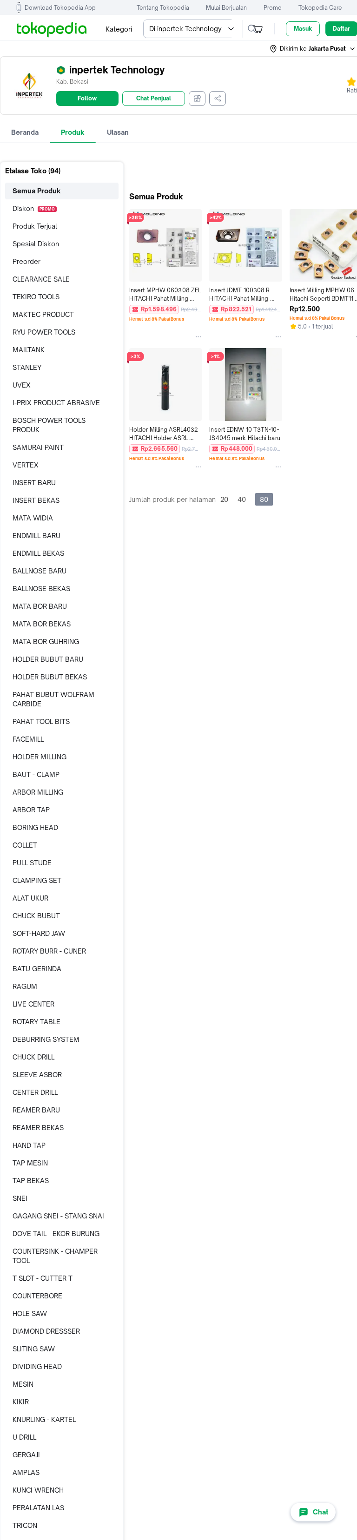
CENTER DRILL (35, 1092)
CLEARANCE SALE (41, 279)
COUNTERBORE (37, 1296)
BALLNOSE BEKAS (41, 588)
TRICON (25, 1525)
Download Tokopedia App (60, 7)
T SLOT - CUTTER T (43, 1278)
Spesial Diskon (36, 244)
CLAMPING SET (37, 880)
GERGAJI (26, 1455)
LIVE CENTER (33, 1004)
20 (224, 499)
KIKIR (21, 1402)
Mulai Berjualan (226, 7)
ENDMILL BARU (36, 536)
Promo (273, 7)
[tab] (25, 132)
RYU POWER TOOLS (44, 332)
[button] (313, 48)
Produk (73, 132)
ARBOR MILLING (38, 792)
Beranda (25, 132)
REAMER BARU (36, 1110)
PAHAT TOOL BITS (41, 721)
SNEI (20, 1198)
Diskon (34, 208)
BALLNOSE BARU (39, 571)
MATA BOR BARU (40, 606)
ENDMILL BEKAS (38, 553)
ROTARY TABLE (36, 1022)
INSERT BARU (34, 483)
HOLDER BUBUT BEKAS (50, 677)
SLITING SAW (34, 1349)
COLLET (25, 845)
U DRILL (24, 1437)
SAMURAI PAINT (38, 447)
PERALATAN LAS (38, 1508)
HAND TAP (29, 1145)
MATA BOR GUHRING (46, 641)
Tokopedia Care (320, 7)
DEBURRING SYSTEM (46, 1039)
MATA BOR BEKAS (42, 624)
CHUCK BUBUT (36, 916)
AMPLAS (26, 1472)
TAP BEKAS (31, 1181)
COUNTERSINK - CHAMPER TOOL (55, 1255)
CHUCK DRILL (33, 1057)
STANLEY (27, 367)
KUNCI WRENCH (38, 1490)
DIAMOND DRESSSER (46, 1331)
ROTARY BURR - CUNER (49, 951)
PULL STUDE (32, 863)
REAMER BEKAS (38, 1128)
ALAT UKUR (30, 898)
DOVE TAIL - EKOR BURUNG (56, 1233)
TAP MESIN (30, 1163)
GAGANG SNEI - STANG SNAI (58, 1216)
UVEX (22, 385)
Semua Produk (37, 191)
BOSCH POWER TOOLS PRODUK (49, 425)
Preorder (26, 261)
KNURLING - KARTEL (44, 1419)
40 (242, 499)
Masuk (303, 28)
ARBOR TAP (31, 810)
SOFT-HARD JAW (39, 933)
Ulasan (118, 132)
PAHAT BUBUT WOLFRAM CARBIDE (53, 699)
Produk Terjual (35, 226)
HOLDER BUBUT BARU (48, 659)
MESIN (23, 1384)
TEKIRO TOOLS (36, 297)
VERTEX (26, 465)
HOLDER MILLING (39, 757)
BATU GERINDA (37, 969)
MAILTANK (29, 350)
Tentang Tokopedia (163, 7)
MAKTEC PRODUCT (43, 314)
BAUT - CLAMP (36, 774)
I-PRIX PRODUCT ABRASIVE (56, 403)
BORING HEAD (35, 827)
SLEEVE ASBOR (37, 1075)
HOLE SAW (30, 1313)
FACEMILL (28, 739)
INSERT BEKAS (36, 500)
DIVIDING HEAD (37, 1366)
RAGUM (25, 986)
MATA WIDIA (33, 518)
